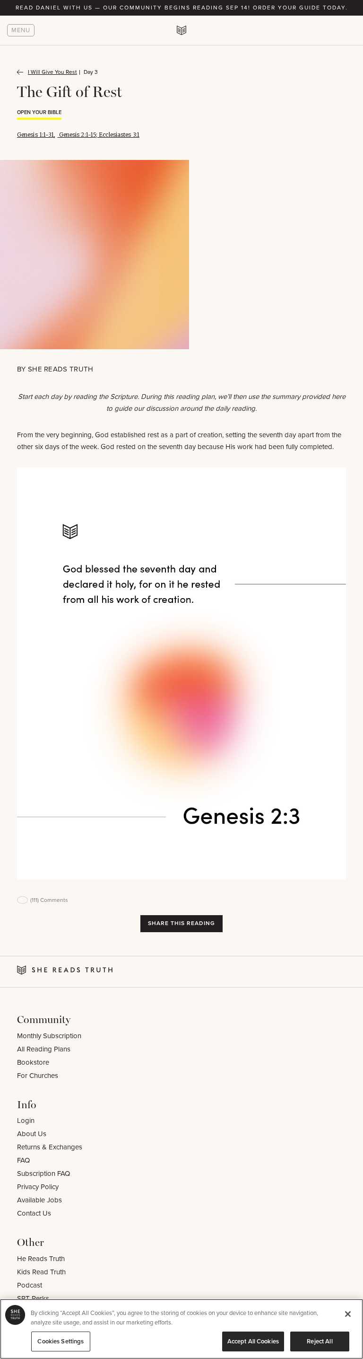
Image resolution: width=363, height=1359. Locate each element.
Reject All (319, 1341)
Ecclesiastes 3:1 (119, 134)
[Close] (347, 1314)
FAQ (23, 1160)
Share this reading (181, 923)
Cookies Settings (60, 1341)
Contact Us (34, 1213)
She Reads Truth (61, 369)
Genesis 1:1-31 (35, 134)
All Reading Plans (43, 1049)
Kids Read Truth (41, 1272)
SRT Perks (33, 1298)
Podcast (29, 1285)
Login (26, 1120)
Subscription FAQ (43, 1173)
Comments (49, 900)
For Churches (37, 1075)
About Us (31, 1134)
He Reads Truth (41, 1258)
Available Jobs (39, 1200)
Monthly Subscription (49, 1036)
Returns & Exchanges (49, 1147)
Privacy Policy (38, 1187)
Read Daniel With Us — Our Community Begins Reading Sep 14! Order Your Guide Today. (182, 7)
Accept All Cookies (253, 1341)
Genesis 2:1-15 (77, 134)
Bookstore (33, 1062)
